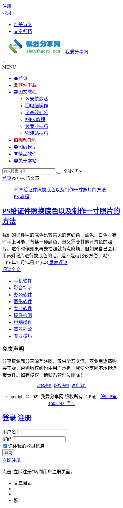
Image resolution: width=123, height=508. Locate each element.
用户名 (9, 431)
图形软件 (23, 301)
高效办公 (23, 329)
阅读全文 (11, 269)
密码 (6, 439)
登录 (6, 13)
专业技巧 (23, 336)
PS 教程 (21, 196)
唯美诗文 (23, 24)
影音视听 (23, 287)
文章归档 (23, 31)
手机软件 (23, 281)
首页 (6, 178)
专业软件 (23, 308)
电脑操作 (23, 322)
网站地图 (44, 386)
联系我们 (79, 386)
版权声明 (61, 386)
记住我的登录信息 (26, 446)
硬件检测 (23, 315)
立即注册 (11, 460)
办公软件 (23, 294)
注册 (6, 6)
